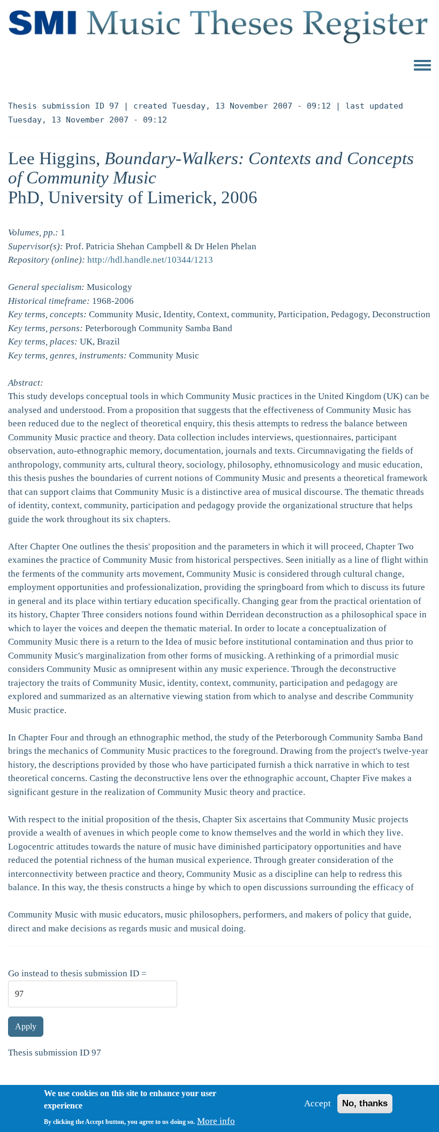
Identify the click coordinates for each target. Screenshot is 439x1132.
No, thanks (365, 1103)
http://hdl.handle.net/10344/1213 (150, 260)
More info (216, 1121)
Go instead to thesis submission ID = (77, 973)
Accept (317, 1103)
